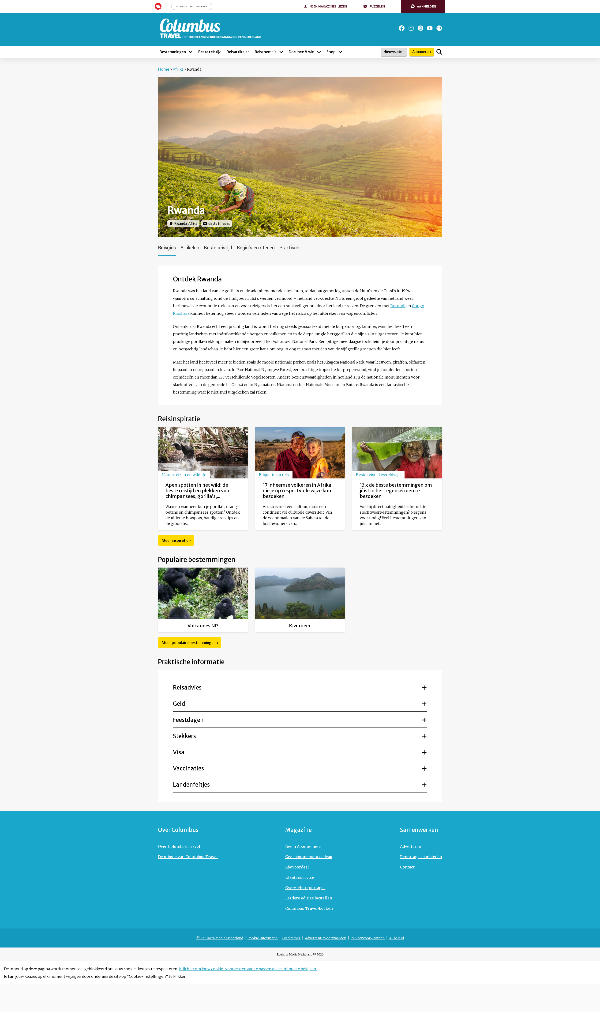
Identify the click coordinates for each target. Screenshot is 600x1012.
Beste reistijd (218, 247)
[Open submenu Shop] (340, 52)
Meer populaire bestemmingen (189, 642)
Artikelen (189, 247)
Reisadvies (187, 687)
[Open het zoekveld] (439, 52)
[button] (423, 6)
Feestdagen (188, 720)
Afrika (178, 69)
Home (163, 69)
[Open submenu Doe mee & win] (319, 52)
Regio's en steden (256, 247)
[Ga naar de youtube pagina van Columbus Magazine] (430, 28)
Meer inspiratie (175, 540)
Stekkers (184, 736)
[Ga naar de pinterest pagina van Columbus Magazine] (420, 28)
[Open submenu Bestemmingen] (190, 52)
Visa (178, 752)
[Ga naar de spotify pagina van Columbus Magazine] (439, 28)
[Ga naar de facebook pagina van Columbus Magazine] (402, 28)
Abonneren (421, 51)
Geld (179, 703)
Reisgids (167, 247)
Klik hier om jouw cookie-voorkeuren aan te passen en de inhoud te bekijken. (248, 969)
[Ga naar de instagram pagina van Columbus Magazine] (411, 28)
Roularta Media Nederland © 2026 (300, 954)
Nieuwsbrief (393, 51)
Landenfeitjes (191, 784)
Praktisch (289, 247)
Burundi (397, 305)
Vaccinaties (188, 768)
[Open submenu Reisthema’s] (281, 52)
